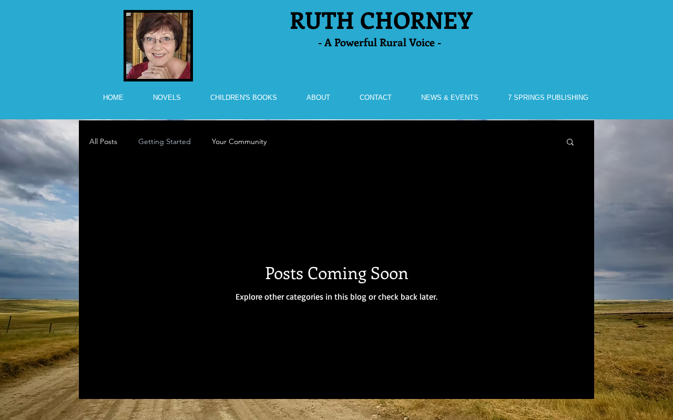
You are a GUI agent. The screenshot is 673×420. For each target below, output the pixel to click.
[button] (570, 142)
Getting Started (164, 141)
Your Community (239, 141)
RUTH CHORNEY (381, 19)
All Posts (103, 141)
